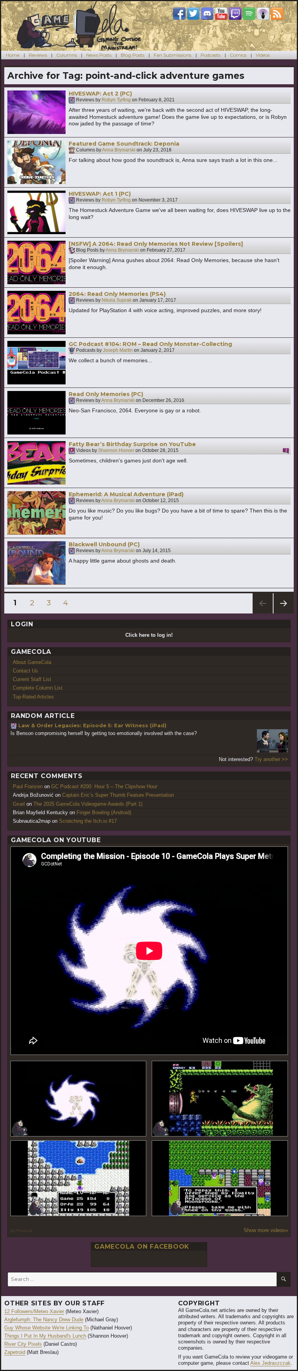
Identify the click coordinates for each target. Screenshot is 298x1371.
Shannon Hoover (116, 451)
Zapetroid (14, 1352)
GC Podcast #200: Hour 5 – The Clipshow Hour (104, 786)
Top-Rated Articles (33, 697)
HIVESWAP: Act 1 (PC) (100, 193)
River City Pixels (23, 1344)
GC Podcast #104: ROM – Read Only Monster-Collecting (150, 344)
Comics (238, 55)
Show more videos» (266, 1230)
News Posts (98, 55)
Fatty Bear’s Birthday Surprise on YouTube (132, 444)
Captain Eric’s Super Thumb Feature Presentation (118, 795)
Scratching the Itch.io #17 (88, 821)
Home (12, 55)
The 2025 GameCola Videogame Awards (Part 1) (87, 804)
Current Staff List (32, 679)
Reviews (38, 55)
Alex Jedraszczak (270, 1363)
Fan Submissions (172, 55)
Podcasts (210, 55)
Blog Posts (132, 55)
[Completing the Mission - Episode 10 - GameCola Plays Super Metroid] (78, 1098)
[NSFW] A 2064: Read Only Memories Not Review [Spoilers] (156, 243)
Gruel (19, 804)
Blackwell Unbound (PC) (104, 544)
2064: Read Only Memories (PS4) (117, 293)
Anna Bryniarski (118, 150)
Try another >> (271, 759)
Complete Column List (37, 688)
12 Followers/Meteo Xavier (34, 1311)
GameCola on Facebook (141, 1246)
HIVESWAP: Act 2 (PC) (100, 93)
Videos (263, 55)
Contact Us (25, 671)
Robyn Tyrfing (116, 100)
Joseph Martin (118, 350)
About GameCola (32, 662)
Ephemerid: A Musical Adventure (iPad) (126, 494)
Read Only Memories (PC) (106, 394)
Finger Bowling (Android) (103, 812)
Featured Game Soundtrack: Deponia (124, 143)
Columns (66, 55)
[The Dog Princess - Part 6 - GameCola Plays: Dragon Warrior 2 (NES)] (220, 1178)
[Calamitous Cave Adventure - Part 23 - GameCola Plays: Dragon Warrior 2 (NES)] (78, 1178)
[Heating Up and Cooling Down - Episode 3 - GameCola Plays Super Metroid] (220, 1098)
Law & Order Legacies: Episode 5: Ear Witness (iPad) (92, 725)
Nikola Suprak (117, 300)
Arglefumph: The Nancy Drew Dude (43, 1319)
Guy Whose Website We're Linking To (46, 1328)
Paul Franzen (28, 786)
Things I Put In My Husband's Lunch (45, 1336)
